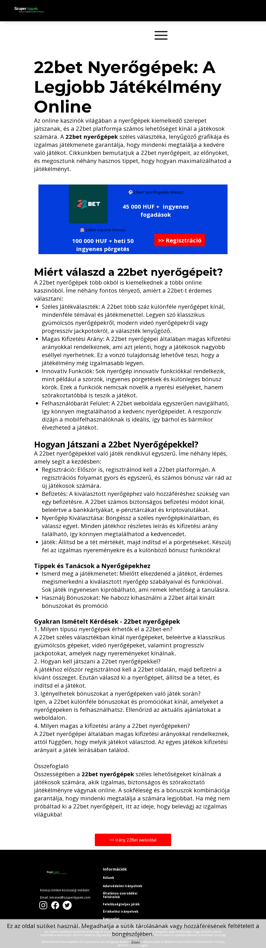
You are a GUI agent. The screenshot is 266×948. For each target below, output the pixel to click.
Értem (135, 942)
